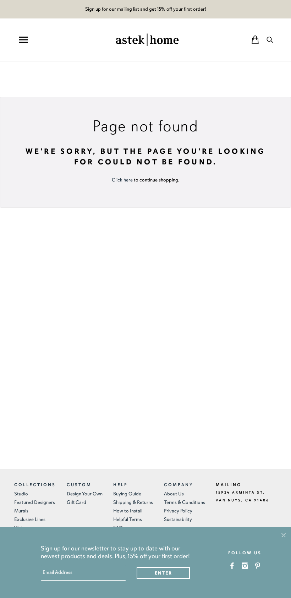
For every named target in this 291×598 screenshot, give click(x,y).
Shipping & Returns (133, 502)
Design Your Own (85, 494)
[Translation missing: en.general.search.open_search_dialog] (270, 40)
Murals (21, 511)
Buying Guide (127, 494)
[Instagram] (245, 565)
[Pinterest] (258, 565)
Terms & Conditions (184, 502)
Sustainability (178, 519)
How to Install (127, 511)
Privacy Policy (178, 511)
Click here (122, 180)
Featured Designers (34, 502)
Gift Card (76, 502)
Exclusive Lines (29, 519)
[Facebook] (232, 565)
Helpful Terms (127, 519)
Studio (21, 494)
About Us (174, 494)
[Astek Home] (147, 39)
